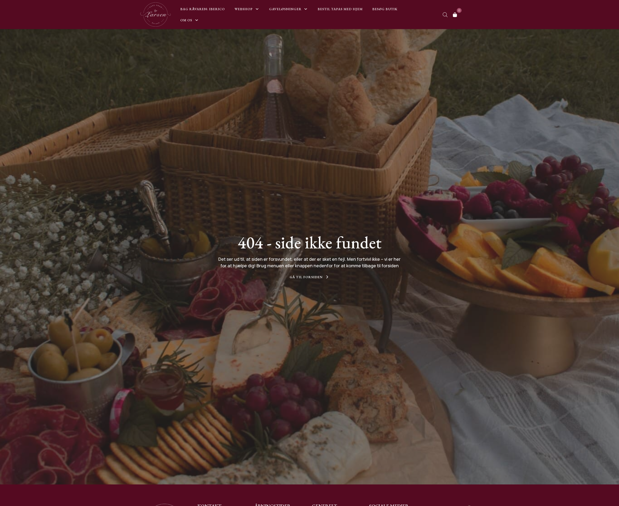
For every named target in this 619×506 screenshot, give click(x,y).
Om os (186, 20)
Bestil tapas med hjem (340, 9)
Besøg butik (385, 9)
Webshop (244, 9)
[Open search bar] (445, 14)
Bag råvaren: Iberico (202, 9)
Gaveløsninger (285, 9)
